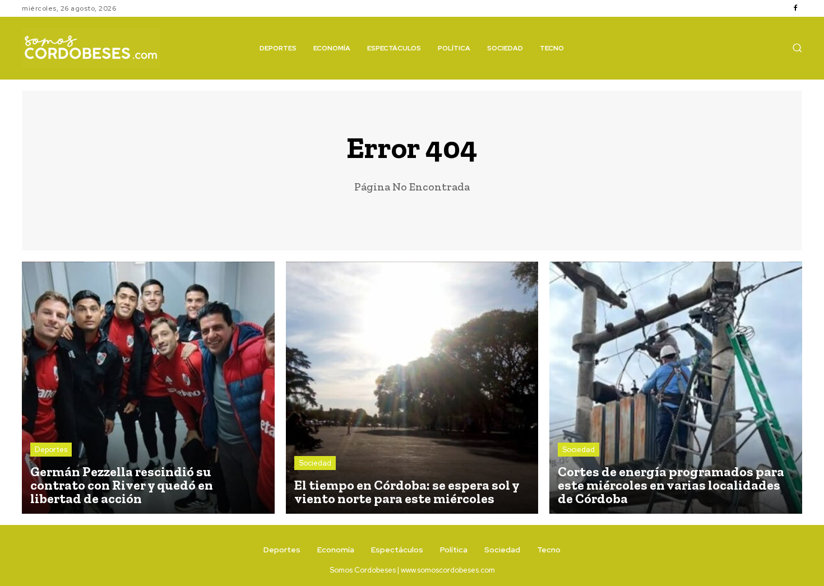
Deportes (51, 449)
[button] (797, 48)
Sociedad (315, 463)
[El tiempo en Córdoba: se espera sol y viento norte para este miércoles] (412, 388)
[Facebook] (795, 8)
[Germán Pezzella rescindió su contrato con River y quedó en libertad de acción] (148, 388)
